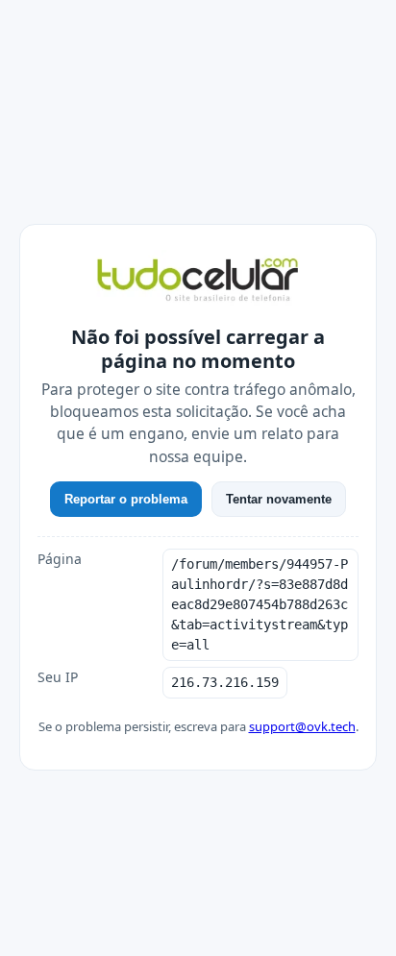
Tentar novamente (279, 499)
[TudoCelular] (198, 281)
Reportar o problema (125, 499)
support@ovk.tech (302, 726)
